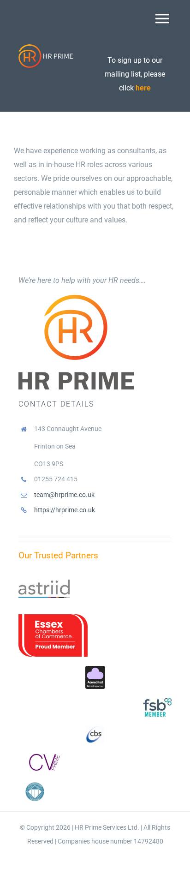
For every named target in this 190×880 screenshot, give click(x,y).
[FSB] (157, 701)
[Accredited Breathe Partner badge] (95, 669)
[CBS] (95, 729)
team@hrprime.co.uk (64, 494)
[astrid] (44, 583)
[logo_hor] (46, 47)
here (143, 88)
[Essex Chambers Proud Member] (53, 617)
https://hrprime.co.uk (64, 510)
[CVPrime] (42, 757)
